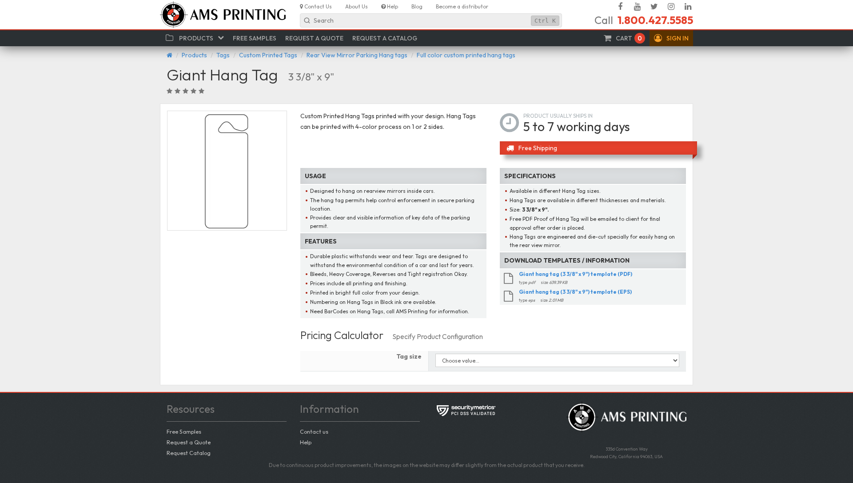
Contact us (314, 431)
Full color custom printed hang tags (466, 55)
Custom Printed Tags (268, 55)
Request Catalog (189, 452)
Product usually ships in (558, 115)
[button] (671, 38)
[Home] (169, 55)
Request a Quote (189, 442)
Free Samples (184, 431)
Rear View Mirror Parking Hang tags (357, 55)
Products (194, 55)
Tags (223, 55)
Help (305, 442)
